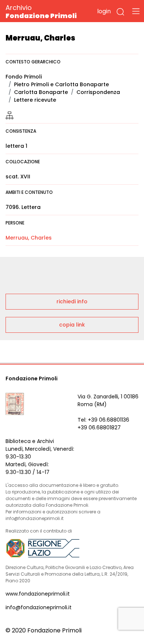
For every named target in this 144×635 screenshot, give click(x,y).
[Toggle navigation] (136, 11)
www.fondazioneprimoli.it (38, 593)
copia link (72, 324)
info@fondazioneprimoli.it (39, 607)
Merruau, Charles (29, 237)
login (104, 11)
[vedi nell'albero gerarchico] (10, 115)
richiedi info (72, 301)
